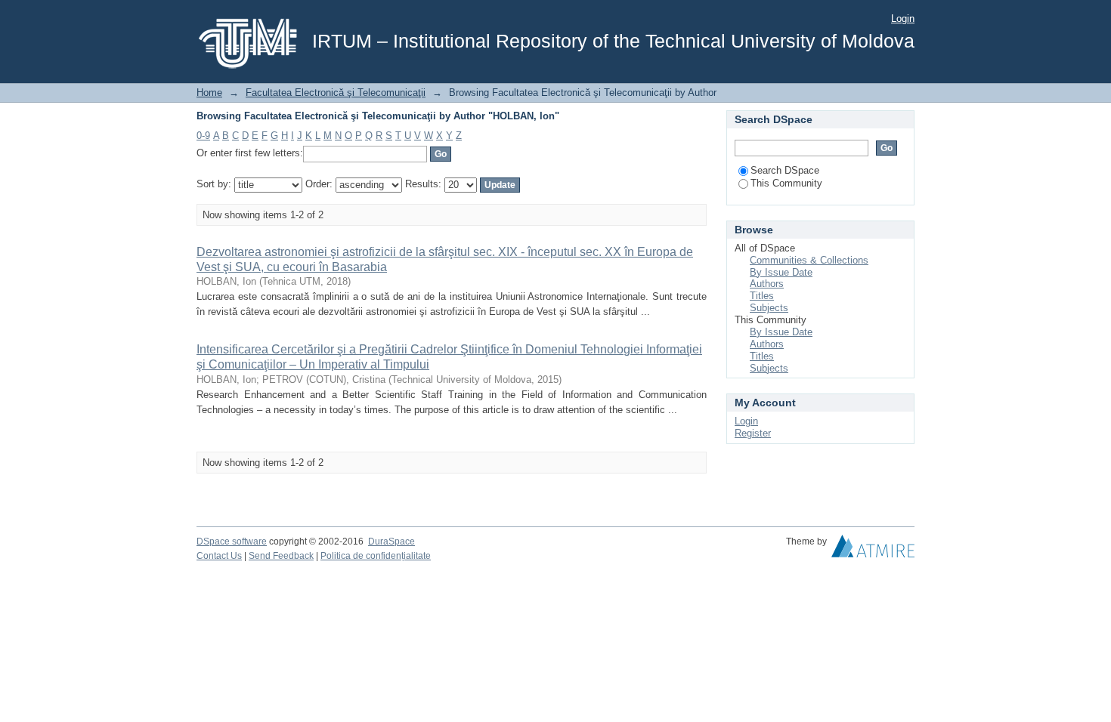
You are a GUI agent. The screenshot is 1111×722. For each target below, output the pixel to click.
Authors (767, 283)
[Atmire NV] (872, 550)
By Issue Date (781, 272)
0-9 (203, 135)
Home (209, 92)
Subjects (769, 307)
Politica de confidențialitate (375, 556)
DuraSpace (391, 541)
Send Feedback (281, 556)
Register (753, 433)
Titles (762, 295)
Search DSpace (784, 170)
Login (902, 18)
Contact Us (219, 556)
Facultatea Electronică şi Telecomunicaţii (336, 92)
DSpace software (232, 541)
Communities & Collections (809, 260)
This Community (786, 183)
